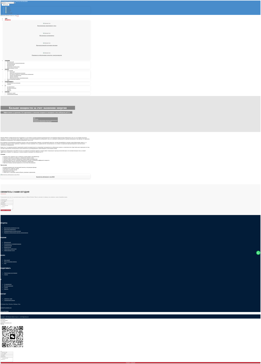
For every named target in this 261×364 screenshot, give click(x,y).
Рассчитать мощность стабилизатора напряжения (21, 74)
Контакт (7, 91)
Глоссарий (12, 71)
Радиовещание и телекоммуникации (15, 63)
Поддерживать (9, 81)
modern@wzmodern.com (9, 1)
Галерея (9, 89)
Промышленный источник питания (12, 231)
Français (8, 8)
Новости (6, 289)
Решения (7, 60)
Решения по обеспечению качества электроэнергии (16, 232)
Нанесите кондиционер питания (17, 73)
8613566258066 (24, 1)
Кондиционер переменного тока (11, 227)
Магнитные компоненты (10, 229)
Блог (5, 263)
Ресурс (7, 69)
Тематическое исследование (13, 83)
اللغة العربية (9, 13)
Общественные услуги (12, 68)
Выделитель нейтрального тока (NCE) (45, 177)
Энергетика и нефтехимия (13, 66)
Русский (6, 4)
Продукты (8, 20)
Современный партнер (12, 94)
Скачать (9, 84)
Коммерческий (10, 65)
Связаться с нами (11, 93)
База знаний (10, 70)
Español (8, 11)
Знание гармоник (14, 76)
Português (9, 10)
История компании (11, 88)
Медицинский (10, 61)
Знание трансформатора (15, 75)
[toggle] (18, 16)
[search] (15, 3)
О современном (10, 86)
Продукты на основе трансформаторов (19, 78)
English (8, 7)
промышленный (11, 64)
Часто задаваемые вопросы (13, 79)
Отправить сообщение (5, 210)
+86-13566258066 (5, 311)
